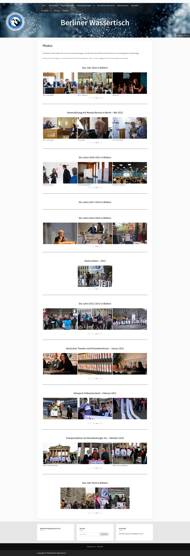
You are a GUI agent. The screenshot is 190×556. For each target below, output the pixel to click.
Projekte (45, 11)
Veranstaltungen (67, 5)
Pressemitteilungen (84, 5)
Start (44, 5)
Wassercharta (123, 5)
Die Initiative (53, 5)
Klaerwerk (135, 5)
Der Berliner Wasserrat (105, 5)
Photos (57, 11)
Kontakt (66, 11)
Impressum (91, 547)
